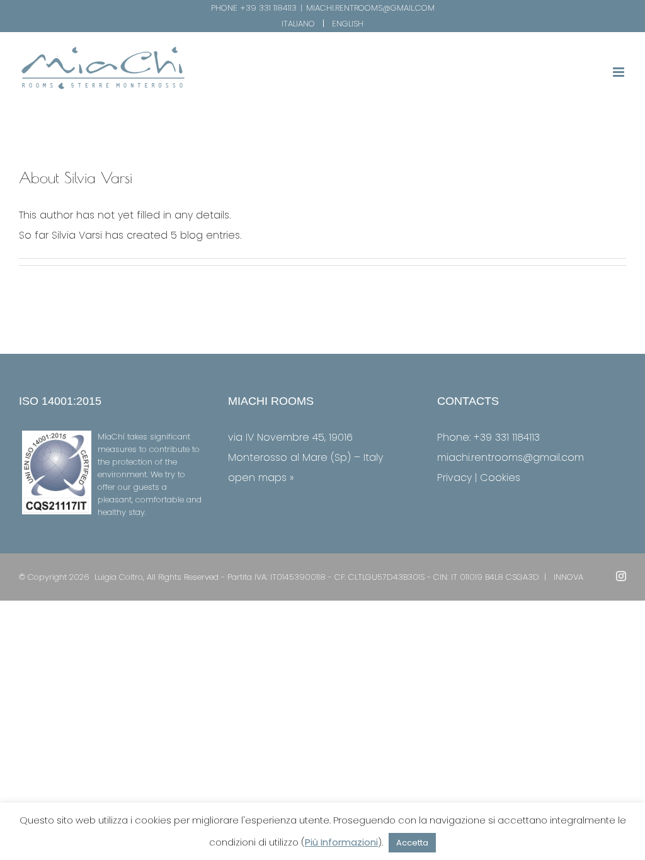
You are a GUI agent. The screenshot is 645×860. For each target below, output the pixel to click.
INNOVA (568, 577)
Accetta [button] (412, 843)
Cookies (500, 477)
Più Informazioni (341, 842)
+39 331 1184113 (268, 8)
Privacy (454, 477)
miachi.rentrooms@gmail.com (370, 8)
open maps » (261, 477)
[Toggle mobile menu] (619, 72)
